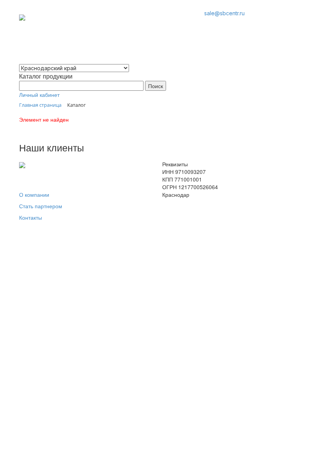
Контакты (30, 217)
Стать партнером (40, 206)
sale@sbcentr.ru (224, 13)
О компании (34, 194)
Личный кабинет (39, 94)
